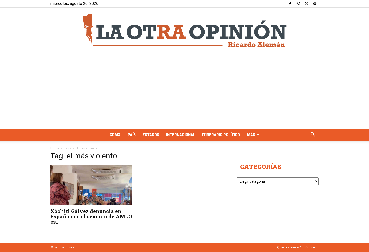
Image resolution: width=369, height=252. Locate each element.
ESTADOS (151, 134)
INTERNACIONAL (180, 134)
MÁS (251, 134)
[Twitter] (306, 3)
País (132, 134)
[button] (312, 135)
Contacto (312, 247)
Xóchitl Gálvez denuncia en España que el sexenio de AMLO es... (91, 216)
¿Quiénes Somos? (288, 247)
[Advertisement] (184, 91)
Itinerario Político (221, 134)
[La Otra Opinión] (184, 30)
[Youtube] (315, 3)
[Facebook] (290, 3)
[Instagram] (298, 3)
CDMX (115, 134)
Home (54, 148)
